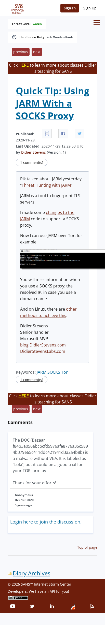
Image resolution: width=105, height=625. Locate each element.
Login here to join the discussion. (46, 522)
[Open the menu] (96, 23)
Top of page (87, 547)
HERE (24, 65)
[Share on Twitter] (79, 133)
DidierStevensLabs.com (42, 351)
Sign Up (90, 8)
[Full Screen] (47, 133)
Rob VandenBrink (59, 37)
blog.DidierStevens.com (43, 345)
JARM (41, 372)
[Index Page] (16, 8)
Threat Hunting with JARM (46, 185)
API (52, 591)
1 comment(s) (31, 162)
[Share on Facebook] (63, 133)
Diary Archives (31, 573)
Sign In (70, 8)
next (37, 51)
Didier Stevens (33, 152)
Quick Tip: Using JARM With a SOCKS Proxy (52, 103)
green (37, 24)
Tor (64, 372)
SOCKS (53, 372)
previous (20, 51)
